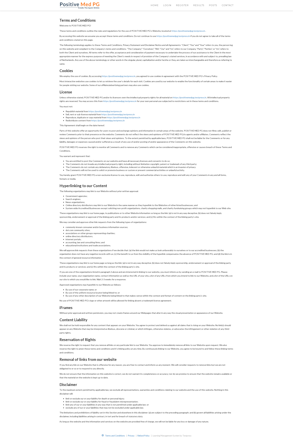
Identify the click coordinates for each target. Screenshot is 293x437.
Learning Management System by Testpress (172, 435)
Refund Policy (143, 435)
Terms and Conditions (115, 435)
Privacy (131, 435)
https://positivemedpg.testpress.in (188, 31)
